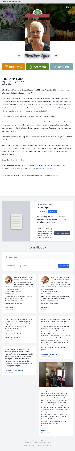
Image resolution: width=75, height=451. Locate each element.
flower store (55, 175)
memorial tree (26, 175)
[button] (55, 374)
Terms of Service (42, 442)
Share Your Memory (62, 233)
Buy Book (52, 211)
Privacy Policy (32, 442)
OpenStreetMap (39, 445)
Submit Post (64, 266)
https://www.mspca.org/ (43, 168)
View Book (41, 211)
